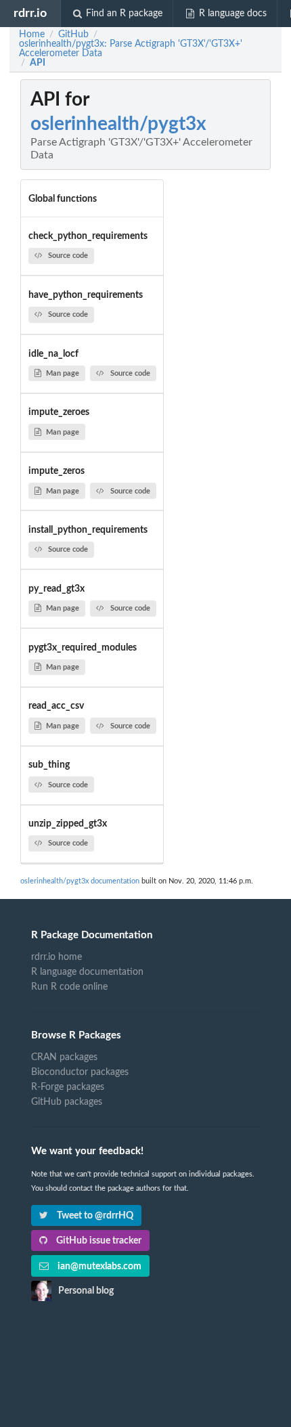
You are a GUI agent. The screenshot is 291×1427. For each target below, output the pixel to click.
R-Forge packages (67, 1087)
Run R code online (69, 987)
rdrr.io (30, 13)
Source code (68, 255)
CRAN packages (64, 1057)
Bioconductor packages (80, 1072)
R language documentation (87, 972)
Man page (62, 373)
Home (32, 34)
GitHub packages (66, 1102)
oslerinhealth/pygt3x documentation (79, 881)
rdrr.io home (56, 957)
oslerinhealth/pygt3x (118, 123)
